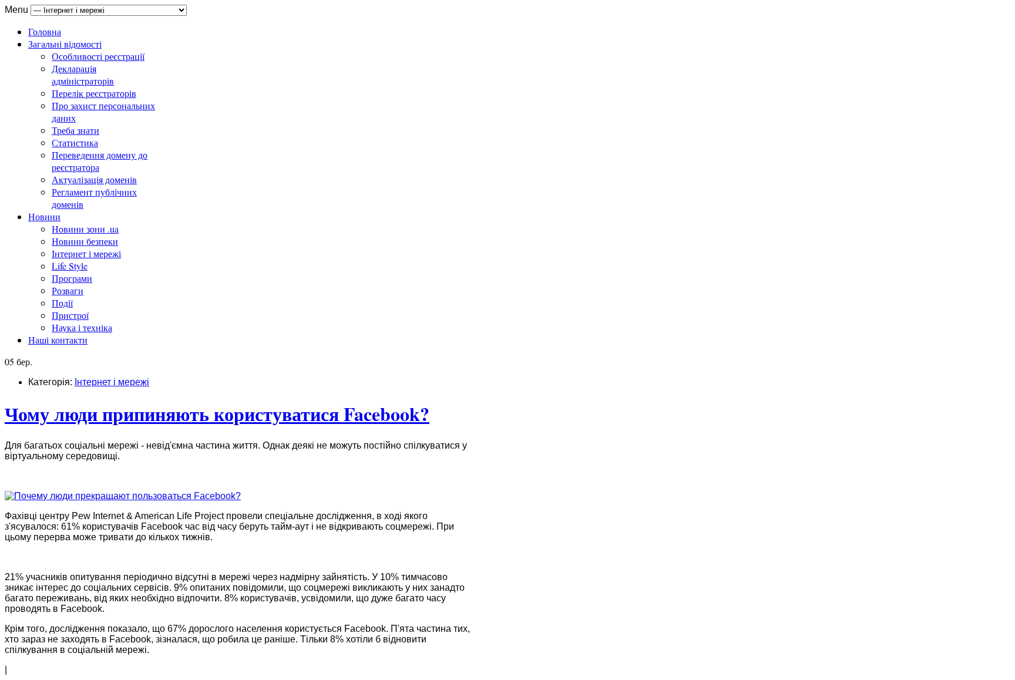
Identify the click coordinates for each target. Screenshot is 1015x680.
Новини (44, 216)
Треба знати (75, 130)
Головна (44, 31)
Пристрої (70, 315)
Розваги (67, 290)
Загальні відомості (65, 44)
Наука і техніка (82, 327)
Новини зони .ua (85, 229)
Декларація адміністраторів (83, 74)
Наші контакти (58, 340)
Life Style (70, 266)
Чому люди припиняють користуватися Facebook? (217, 413)
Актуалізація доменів (94, 179)
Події (62, 303)
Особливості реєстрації (98, 56)
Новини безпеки (85, 241)
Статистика (75, 142)
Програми (72, 278)
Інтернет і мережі (86, 253)
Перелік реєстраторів (94, 93)
